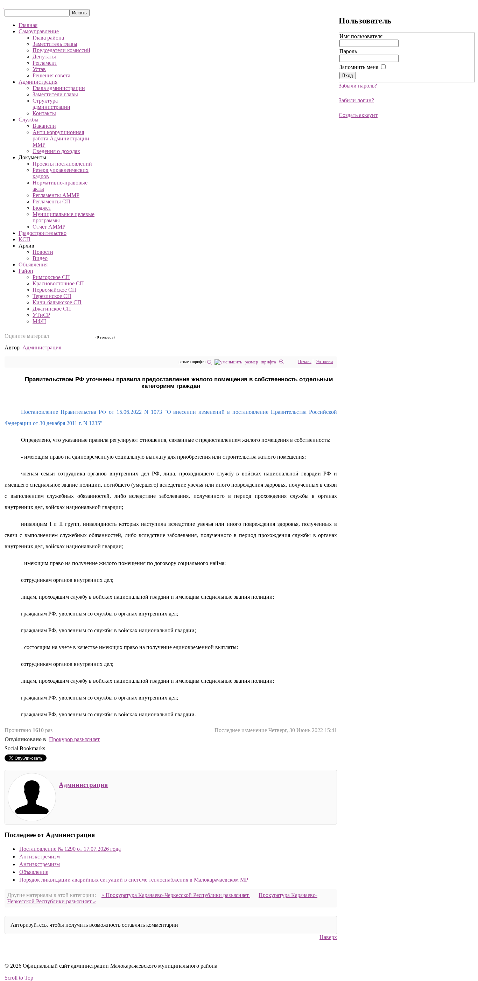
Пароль (348, 51)
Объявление (33, 872)
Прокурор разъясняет (74, 739)
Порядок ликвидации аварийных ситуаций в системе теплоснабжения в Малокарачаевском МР (133, 880)
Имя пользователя (360, 36)
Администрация (41, 347)
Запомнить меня (358, 67)
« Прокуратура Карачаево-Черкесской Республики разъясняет (175, 895)
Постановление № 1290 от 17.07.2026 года (70, 849)
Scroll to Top (19, 978)
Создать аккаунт (358, 115)
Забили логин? (356, 100)
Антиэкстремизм (39, 857)
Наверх (328, 937)
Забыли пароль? (358, 86)
